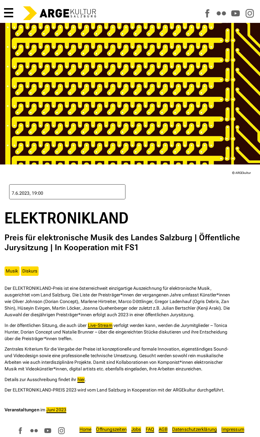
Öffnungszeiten (111, 429)
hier (81, 379)
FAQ (150, 429)
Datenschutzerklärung (194, 429)
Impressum (232, 429)
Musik (12, 271)
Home (85, 429)
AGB (163, 429)
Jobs (136, 429)
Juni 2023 (56, 409)
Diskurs (29, 271)
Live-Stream (100, 325)
